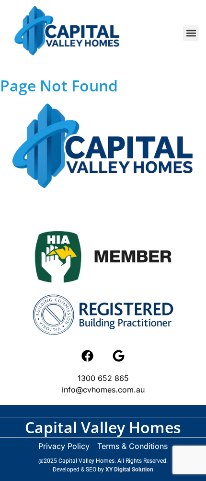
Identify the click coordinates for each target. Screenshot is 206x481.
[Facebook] (88, 356)
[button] (191, 33)
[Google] (119, 356)
